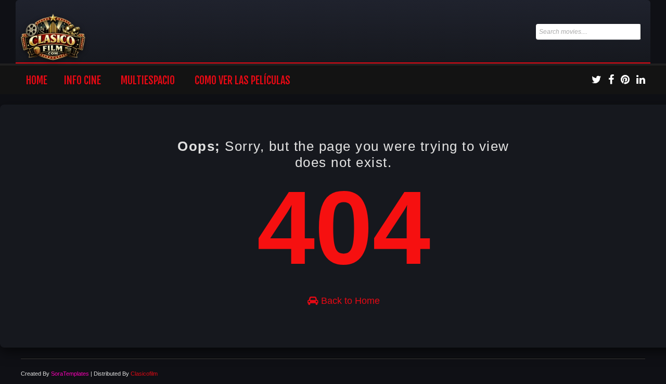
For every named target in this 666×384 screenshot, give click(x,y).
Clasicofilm (144, 373)
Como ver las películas (242, 80)
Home (36, 80)
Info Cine (82, 80)
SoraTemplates (70, 373)
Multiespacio (148, 80)
